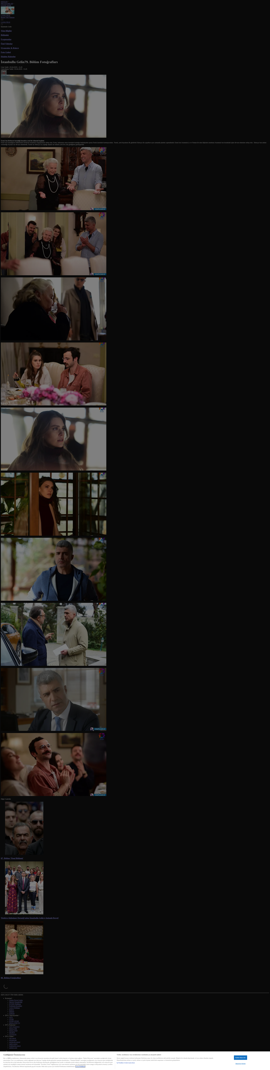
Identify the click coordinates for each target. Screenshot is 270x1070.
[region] (135, 1060)
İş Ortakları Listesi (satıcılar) (126, 1063)
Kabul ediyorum (241, 1057)
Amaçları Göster (240, 1063)
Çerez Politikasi (80, 1066)
